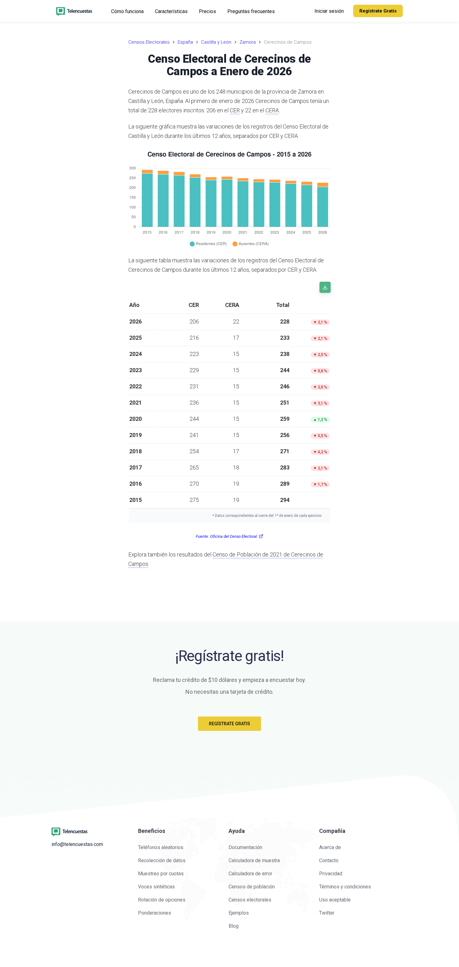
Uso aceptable (335, 900)
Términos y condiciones (345, 887)
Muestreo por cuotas (161, 874)
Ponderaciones (154, 913)
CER (235, 110)
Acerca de (330, 847)
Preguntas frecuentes (251, 11)
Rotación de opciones (161, 900)
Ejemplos (239, 913)
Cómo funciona (127, 11)
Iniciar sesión (329, 11)
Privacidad (330, 874)
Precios (207, 11)
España (185, 42)
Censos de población (252, 887)
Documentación (245, 847)
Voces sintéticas (156, 887)
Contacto (328, 860)
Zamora (247, 42)
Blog (234, 926)
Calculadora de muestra (254, 860)
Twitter (326, 913)
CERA (272, 110)
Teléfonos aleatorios (160, 847)
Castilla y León (216, 42)
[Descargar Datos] (325, 287)
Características (171, 11)
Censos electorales (250, 900)
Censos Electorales (149, 42)
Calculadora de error (250, 874)
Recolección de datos (161, 860)
